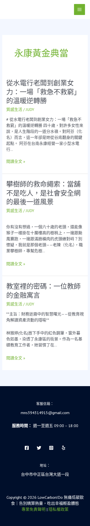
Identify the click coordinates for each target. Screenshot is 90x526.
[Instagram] (51, 448)
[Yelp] (63, 448)
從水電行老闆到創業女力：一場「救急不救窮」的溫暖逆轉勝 (43, 91)
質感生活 (14, 109)
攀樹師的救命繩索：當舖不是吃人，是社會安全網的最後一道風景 (43, 193)
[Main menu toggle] (79, 9)
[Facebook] (26, 448)
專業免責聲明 (34, 509)
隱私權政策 (58, 509)
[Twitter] (39, 448)
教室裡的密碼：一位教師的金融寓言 (43, 291)
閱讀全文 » (15, 161)
